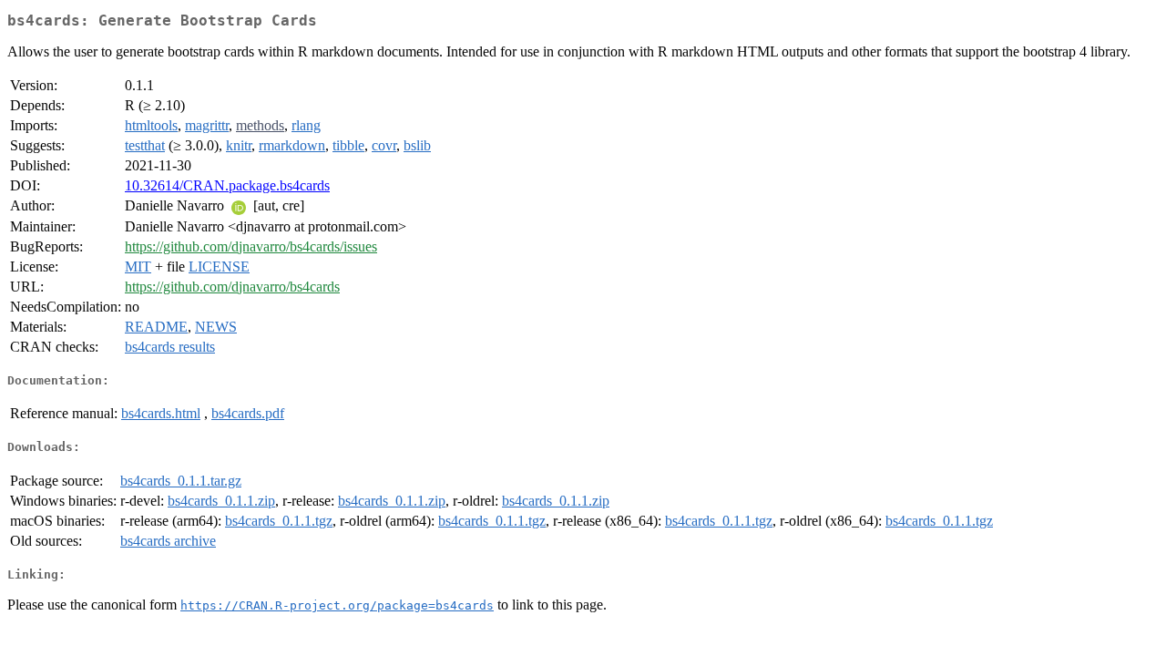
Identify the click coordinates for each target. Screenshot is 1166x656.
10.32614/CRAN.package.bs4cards (227, 185)
